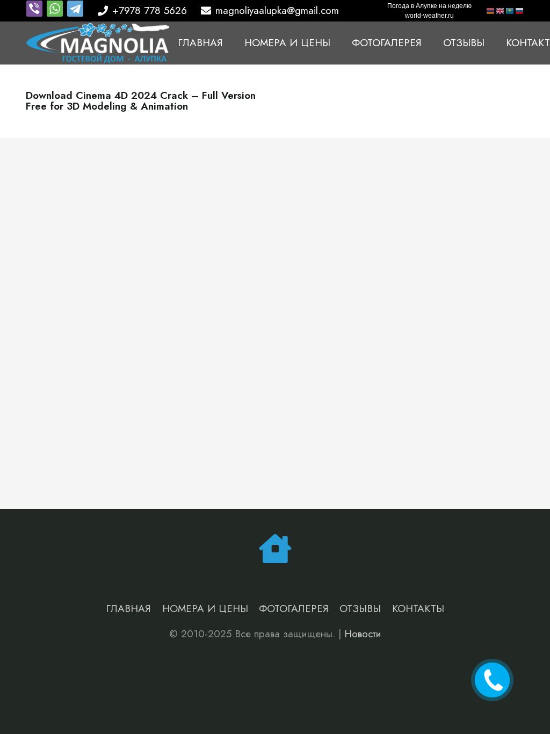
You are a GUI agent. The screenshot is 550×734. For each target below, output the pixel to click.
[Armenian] (491, 10)
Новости (362, 634)
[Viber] (36, 13)
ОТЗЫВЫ (360, 608)
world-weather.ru (429, 15)
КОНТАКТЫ (418, 608)
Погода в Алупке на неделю (429, 6)
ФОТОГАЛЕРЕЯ (294, 608)
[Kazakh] (510, 10)
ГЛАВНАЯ (128, 608)
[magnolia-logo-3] (98, 43)
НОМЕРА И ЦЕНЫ (205, 608)
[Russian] (520, 10)
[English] (500, 10)
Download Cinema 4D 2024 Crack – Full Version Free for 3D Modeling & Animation (141, 101)
